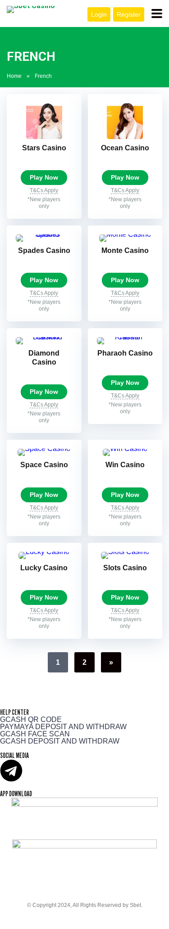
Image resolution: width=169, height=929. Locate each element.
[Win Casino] (125, 448)
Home (14, 76)
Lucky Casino (44, 568)
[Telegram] (11, 770)
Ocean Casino (125, 148)
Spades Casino (44, 250)
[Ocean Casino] (125, 136)
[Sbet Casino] (31, 9)
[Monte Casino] (125, 234)
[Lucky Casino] (43, 551)
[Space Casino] (44, 448)
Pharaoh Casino (125, 353)
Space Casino (44, 465)
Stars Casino (44, 148)
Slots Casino (125, 568)
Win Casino (125, 465)
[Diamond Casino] (44, 337)
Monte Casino (125, 250)
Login (99, 14)
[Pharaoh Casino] (125, 337)
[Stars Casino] (44, 136)
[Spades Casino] (44, 234)
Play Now (44, 177)
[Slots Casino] (125, 551)
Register (129, 14)
